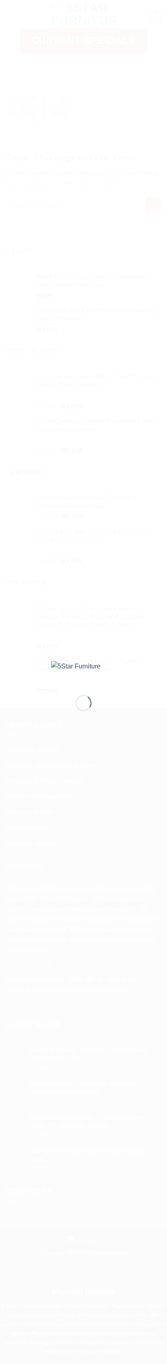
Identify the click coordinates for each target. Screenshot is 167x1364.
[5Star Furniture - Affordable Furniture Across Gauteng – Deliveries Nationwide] (83, 671)
